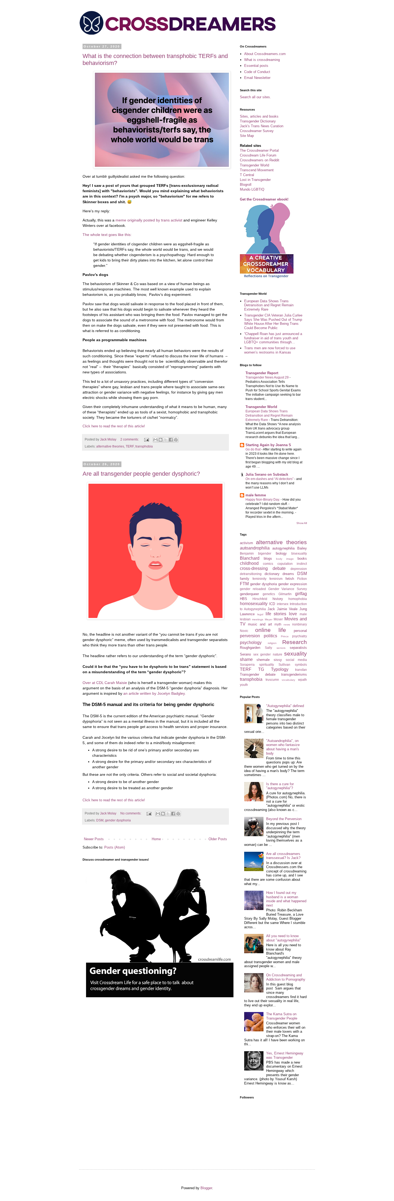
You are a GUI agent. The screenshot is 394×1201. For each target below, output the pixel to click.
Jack (271, 609)
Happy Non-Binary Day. (263, 499)
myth (277, 624)
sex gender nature (267, 654)
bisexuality (299, 553)
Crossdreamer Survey (257, 131)
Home (156, 839)
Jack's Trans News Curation (261, 126)
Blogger (206, 1188)
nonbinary (299, 624)
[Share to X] (165, 439)
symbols (301, 664)
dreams (288, 574)
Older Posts (218, 839)
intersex (282, 604)
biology (281, 553)
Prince (285, 636)
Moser (278, 619)
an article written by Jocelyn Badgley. (154, 693)
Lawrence (247, 614)
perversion (250, 636)
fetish (289, 579)
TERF (130, 446)
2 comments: (130, 439)
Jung (303, 609)
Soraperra (247, 664)
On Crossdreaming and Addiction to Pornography (285, 977)
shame (246, 659)
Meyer (268, 619)
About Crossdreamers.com (265, 54)
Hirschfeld (259, 598)
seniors (281, 647)
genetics (269, 594)
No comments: (131, 813)
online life (270, 630)
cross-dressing (254, 568)
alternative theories (110, 446)
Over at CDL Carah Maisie (105, 682)
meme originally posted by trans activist (149, 220)
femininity (259, 578)
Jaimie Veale (287, 609)
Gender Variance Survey (287, 589)
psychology (251, 642)
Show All (301, 523)
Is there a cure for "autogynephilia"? (280, 786)
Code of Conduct (257, 72)
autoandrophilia (255, 548)
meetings (257, 619)
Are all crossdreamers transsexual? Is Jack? (283, 856)
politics (270, 636)
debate (279, 568)
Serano (245, 654)
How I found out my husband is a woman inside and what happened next (286, 899)
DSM (99, 820)
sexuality (295, 653)
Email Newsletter (257, 78)
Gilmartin (285, 594)
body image (285, 558)
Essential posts (256, 66)
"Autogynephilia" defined (285, 706)
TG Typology (273, 669)
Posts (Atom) (114, 847)
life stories (276, 614)
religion (272, 643)
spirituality (266, 664)
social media (296, 659)
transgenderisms (294, 674)
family (244, 579)
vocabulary (288, 679)
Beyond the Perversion (284, 819)
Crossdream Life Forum (258, 155)
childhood (249, 563)
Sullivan (284, 664)
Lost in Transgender (255, 180)
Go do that (253, 449)
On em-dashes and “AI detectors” (270, 479)
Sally (268, 647)
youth (244, 684)
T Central (247, 175)
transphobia (144, 446)
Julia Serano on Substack (267, 474)
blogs (268, 558)
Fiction (302, 578)
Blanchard (249, 558)
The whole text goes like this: (107, 234)
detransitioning (251, 574)
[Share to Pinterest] (176, 439)
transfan (301, 669)
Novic (244, 630)
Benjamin (247, 553)
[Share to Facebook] (170, 439)
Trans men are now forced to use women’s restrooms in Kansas (269, 350)
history (278, 599)
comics (268, 563)
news (287, 624)
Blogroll (245, 185)
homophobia (297, 598)
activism (246, 543)
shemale (263, 660)
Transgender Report (262, 373)
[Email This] (155, 439)
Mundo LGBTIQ (252, 189)
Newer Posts (94, 839)
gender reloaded (253, 589)
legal (260, 614)
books (302, 558)
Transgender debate (258, 674)
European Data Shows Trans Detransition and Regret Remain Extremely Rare (268, 305)
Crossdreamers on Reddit (259, 160)
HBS (243, 599)
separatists (298, 648)
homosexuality (253, 603)
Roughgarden (250, 648)
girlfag (301, 593)
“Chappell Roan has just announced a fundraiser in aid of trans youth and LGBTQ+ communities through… (273, 338)
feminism (276, 578)
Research (294, 642)
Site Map (247, 136)
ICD (272, 604)
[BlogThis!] (160, 439)
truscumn (272, 679)
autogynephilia (283, 548)
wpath (302, 679)
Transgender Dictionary (258, 121)
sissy (278, 660)
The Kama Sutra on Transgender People (281, 1016)
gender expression (292, 584)
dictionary (272, 574)
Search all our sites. (255, 97)
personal (300, 631)
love (293, 614)
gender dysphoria (118, 820)
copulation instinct (292, 563)
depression (299, 568)
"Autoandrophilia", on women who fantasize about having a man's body (283, 747)
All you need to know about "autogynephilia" (283, 938)
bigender (264, 553)
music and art (260, 624)
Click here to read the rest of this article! (114, 426)
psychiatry (299, 636)
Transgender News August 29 (267, 377)
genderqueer (249, 594)
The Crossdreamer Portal (259, 150)
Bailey (302, 548)
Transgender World (254, 165)
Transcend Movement (257, 170)
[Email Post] (146, 439)
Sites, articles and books (259, 116)
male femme (256, 495)
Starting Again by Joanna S (268, 445)
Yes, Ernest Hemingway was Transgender (284, 1055)
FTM (244, 583)
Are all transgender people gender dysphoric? (141, 473)
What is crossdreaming (262, 60)
